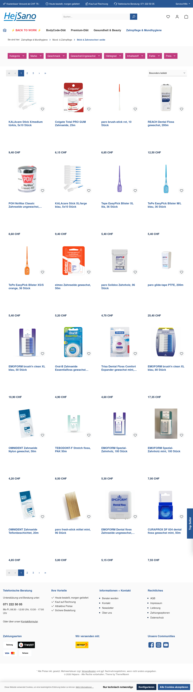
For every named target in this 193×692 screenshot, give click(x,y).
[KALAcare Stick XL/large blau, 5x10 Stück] (73, 179)
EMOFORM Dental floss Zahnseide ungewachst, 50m (116, 531)
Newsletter (108, 608)
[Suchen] (133, 17)
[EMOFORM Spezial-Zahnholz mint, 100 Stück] (166, 424)
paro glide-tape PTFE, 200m (165, 285)
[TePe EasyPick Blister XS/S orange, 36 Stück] (27, 260)
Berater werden (110, 598)
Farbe (152, 56)
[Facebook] (151, 645)
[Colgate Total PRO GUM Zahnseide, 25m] (73, 97)
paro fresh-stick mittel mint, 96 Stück (73, 531)
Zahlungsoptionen (160, 612)
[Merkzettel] (168, 17)
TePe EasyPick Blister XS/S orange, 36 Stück (26, 286)
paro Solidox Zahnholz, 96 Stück (118, 286)
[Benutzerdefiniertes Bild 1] (82, 645)
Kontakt (106, 603)
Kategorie (15, 56)
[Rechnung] (9, 645)
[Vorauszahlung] (25, 653)
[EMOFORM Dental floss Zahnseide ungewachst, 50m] (119, 505)
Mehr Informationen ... (85, 687)
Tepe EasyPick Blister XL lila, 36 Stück (117, 205)
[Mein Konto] (177, 17)
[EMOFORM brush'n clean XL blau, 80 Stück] (166, 342)
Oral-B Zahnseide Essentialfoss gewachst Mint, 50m (70, 368)
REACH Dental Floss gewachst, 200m (161, 123)
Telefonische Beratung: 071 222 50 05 (135, 3)
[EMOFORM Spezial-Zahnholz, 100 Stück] (119, 424)
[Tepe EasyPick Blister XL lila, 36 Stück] (119, 179)
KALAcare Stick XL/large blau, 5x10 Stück (71, 205)
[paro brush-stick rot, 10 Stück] (119, 97)
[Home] (6, 30)
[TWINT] (26, 645)
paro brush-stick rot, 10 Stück (116, 123)
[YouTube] (166, 645)
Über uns (107, 612)
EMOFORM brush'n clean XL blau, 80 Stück (166, 368)
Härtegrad (111, 56)
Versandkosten (89, 671)
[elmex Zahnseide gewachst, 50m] (73, 260)
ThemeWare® (122, 674)
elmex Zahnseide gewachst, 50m (73, 286)
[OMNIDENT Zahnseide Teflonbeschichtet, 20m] (27, 505)
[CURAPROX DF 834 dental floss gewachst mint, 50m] (166, 505)
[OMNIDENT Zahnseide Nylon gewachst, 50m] (27, 424)
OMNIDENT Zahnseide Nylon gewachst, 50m (23, 449)
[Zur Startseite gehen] (19, 16)
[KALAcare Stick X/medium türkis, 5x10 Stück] (27, 97)
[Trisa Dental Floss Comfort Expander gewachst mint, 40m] (119, 342)
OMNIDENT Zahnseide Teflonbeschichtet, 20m (24, 531)
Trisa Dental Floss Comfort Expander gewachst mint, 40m (118, 368)
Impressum (156, 603)
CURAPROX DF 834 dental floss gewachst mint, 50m (165, 531)
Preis (169, 56)
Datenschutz (157, 617)
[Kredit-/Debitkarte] (10, 653)
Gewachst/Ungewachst (83, 56)
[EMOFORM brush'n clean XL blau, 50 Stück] (27, 342)
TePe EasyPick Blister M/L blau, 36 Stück (164, 205)
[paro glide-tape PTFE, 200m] (166, 260)
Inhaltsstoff (133, 56)
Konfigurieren (146, 687)
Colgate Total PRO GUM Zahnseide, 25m (70, 123)
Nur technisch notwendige (118, 687)
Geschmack (54, 56)
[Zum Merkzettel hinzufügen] (42, 109)
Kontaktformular (29, 621)
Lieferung (155, 608)
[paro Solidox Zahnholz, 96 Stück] (119, 260)
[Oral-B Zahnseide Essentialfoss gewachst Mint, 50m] (73, 342)
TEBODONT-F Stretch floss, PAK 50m (73, 449)
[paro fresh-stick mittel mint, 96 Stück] (73, 505)
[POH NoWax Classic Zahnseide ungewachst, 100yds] (27, 179)
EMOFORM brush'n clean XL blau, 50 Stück (27, 368)
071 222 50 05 (12, 604)
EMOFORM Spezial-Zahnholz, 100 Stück (114, 449)
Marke (34, 56)
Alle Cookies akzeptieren (174, 687)
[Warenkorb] (186, 17)
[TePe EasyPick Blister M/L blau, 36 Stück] (166, 179)
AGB (152, 598)
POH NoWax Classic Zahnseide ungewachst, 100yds (24, 205)
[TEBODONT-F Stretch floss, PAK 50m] (73, 424)
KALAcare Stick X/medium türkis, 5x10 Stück (26, 123)
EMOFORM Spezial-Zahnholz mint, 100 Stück (164, 449)
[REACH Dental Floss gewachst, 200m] (166, 97)
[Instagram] (158, 645)
